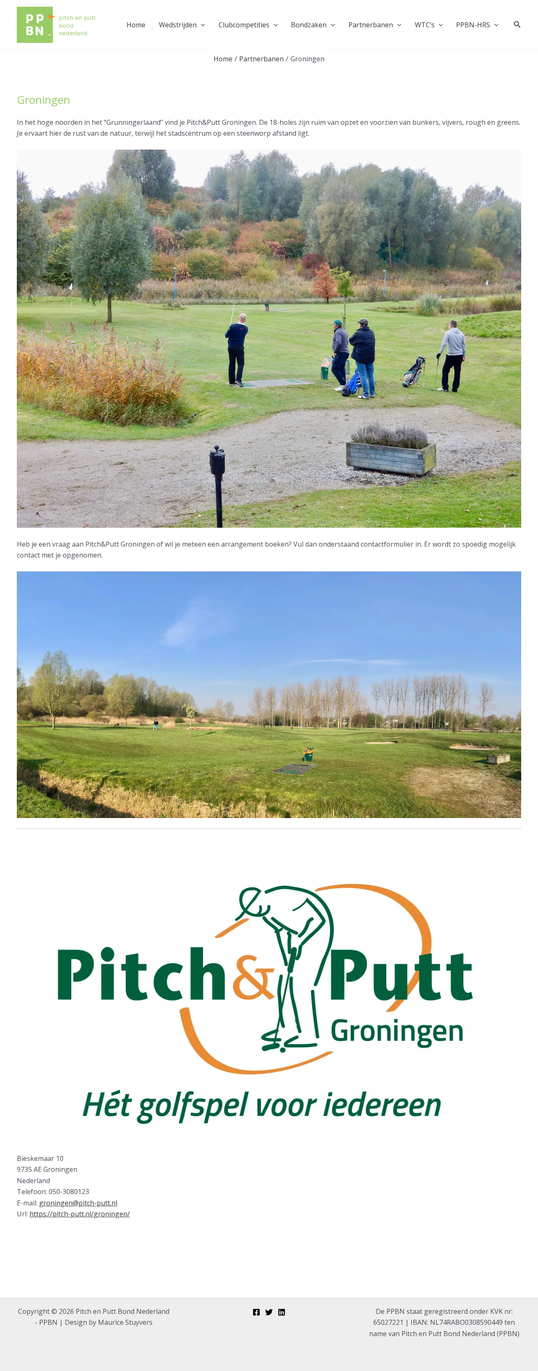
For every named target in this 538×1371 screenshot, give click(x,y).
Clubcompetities (244, 24)
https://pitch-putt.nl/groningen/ (79, 1213)
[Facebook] (256, 1312)
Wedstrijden (178, 24)
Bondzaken (309, 24)
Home (136, 24)
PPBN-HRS (473, 24)
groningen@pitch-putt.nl (78, 1203)
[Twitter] (269, 1312)
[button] (201, 25)
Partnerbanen (370, 24)
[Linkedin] (281, 1312)
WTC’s (425, 24)
